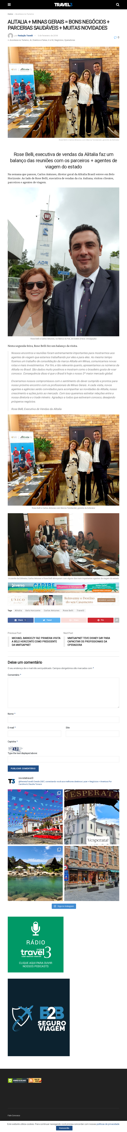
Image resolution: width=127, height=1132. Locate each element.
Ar (31, 40)
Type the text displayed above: (22, 753)
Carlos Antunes (51, 610)
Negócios (59, 40)
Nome (12, 713)
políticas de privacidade (108, 1124)
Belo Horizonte (33, 610)
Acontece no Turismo (24, 14)
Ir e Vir (51, 40)
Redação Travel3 (25, 35)
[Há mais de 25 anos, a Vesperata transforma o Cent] (91, 816)
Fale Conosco (14, 1115)
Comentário (14, 674)
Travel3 (80, 610)
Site (68, 727)
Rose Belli (68, 610)
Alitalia (18, 610)
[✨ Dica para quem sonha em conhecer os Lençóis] (35, 873)
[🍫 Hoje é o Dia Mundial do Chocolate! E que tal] (91, 873)
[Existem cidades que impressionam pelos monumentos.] (35, 816)
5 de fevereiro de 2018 (48, 35)
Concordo (64, 1128)
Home (10, 14)
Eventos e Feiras (40, 40)
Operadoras (69, 40)
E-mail (12, 727)
